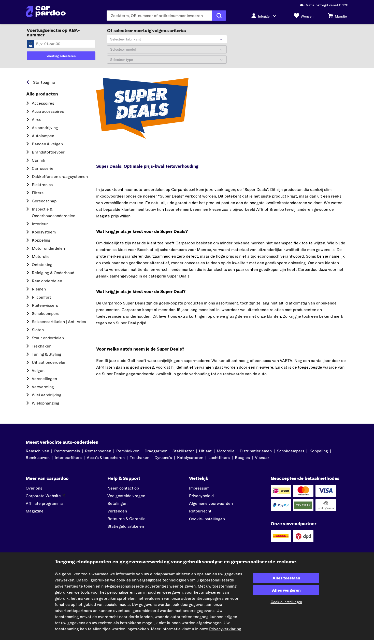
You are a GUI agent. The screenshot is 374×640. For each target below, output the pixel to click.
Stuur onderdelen (48, 337)
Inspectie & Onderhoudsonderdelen (53, 212)
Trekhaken (41, 346)
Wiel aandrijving (46, 394)
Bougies (242, 457)
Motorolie (41, 256)
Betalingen (117, 503)
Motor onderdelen (48, 248)
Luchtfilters (219, 457)
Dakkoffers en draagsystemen (60, 176)
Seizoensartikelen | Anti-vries (59, 321)
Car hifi (38, 160)
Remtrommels (67, 451)
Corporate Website (43, 495)
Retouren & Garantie (126, 518)
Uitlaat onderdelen (49, 362)
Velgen (38, 370)
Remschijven (37, 451)
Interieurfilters (68, 457)
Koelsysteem (44, 231)
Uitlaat (205, 451)
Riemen (39, 288)
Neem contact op (123, 488)
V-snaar (262, 457)
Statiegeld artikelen (125, 526)
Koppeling (41, 240)
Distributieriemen (256, 451)
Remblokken (127, 451)
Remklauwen (38, 457)
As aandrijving (45, 127)
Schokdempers (45, 313)
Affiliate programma (44, 503)
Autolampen (43, 135)
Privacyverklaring (225, 628)
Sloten (38, 329)
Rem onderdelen (47, 280)
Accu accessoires (48, 111)
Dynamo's (163, 457)
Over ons (34, 488)
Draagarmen (156, 451)
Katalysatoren (190, 457)
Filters (38, 192)
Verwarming (43, 386)
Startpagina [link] (44, 82)
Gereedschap (44, 200)
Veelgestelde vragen (126, 495)
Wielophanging (45, 403)
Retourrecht (200, 511)
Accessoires (43, 103)
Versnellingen (44, 378)
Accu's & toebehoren (106, 457)
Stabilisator (183, 451)
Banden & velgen (47, 143)
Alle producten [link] (42, 94)
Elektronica (42, 184)
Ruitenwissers (45, 305)
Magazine (35, 511)
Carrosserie (42, 168)
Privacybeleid (201, 495)
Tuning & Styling (46, 354)
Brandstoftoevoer (48, 152)
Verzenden (117, 511)
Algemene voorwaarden (211, 503)
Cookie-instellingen (207, 518)
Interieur (40, 223)
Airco (36, 119)
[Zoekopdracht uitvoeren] (219, 15)
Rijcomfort (41, 297)
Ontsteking (42, 264)
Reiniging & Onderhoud (53, 272)
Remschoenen (98, 451)
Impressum (199, 488)
